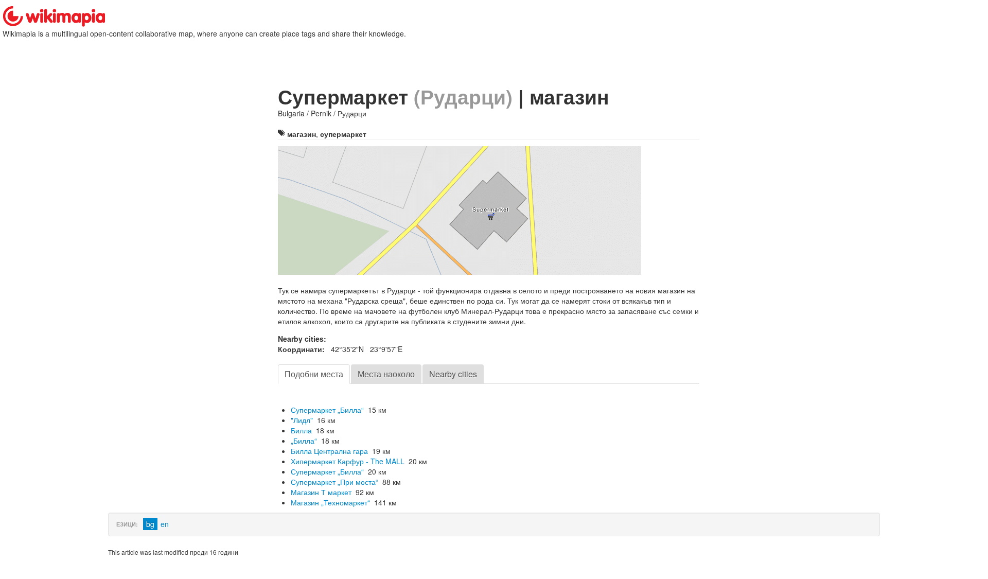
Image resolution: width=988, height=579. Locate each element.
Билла (301, 430)
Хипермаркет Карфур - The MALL (347, 461)
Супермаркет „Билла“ (327, 410)
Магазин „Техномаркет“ (330, 502)
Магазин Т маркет (321, 492)
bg (150, 524)
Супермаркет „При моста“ (334, 482)
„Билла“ (304, 440)
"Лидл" (302, 420)
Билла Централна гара (329, 451)
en (165, 524)
